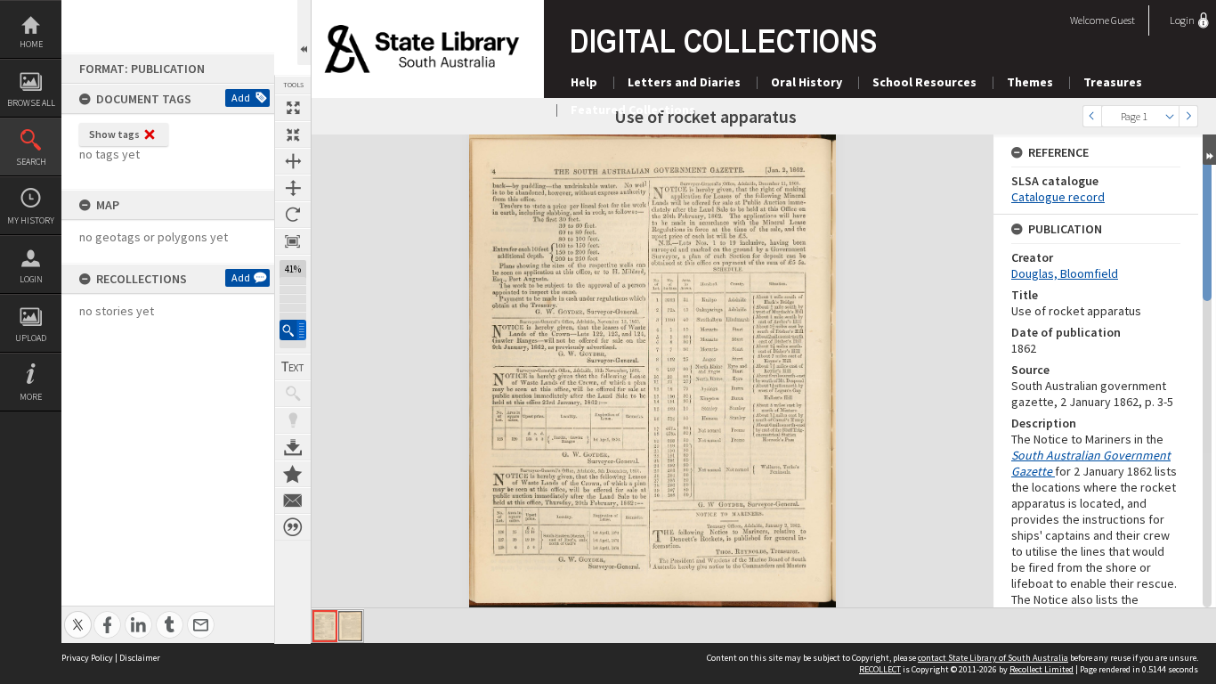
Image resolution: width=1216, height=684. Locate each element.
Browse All (31, 103)
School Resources (924, 82)
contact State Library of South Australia (993, 658)
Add (240, 97)
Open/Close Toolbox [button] (304, 32)
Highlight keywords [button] (293, 420)
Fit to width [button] (293, 161)
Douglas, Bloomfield (1064, 273)
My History (30, 220)
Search (31, 161)
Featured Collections (633, 110)
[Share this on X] (78, 615)
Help (584, 82)
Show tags (114, 134)
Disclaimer (139, 658)
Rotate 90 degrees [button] (293, 214)
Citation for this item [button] (293, 527)
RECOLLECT (880, 669)
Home (31, 44)
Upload (30, 338)
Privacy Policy (87, 658)
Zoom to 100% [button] (293, 241)
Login (31, 279)
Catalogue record (1058, 197)
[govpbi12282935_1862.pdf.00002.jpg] (350, 626)
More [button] (31, 397)
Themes (1030, 82)
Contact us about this (293, 500)
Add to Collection (293, 473)
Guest (1123, 20)
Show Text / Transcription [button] (293, 367)
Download (293, 447)
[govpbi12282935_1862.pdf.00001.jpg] (324, 626)
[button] (293, 330)
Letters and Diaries (684, 82)
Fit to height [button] (293, 188)
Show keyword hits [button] (293, 393)
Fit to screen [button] (293, 134)
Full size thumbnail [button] (293, 107)
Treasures (1112, 82)
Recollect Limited (1041, 669)
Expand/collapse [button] (1209, 149)
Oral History (806, 82)
